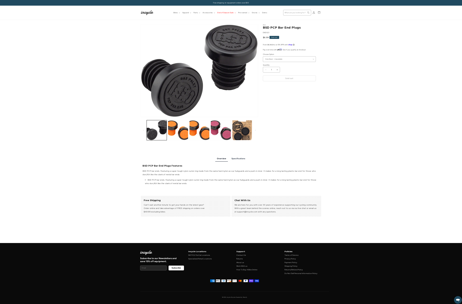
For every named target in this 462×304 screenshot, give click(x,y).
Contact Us (241, 255)
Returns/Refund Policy (294, 270)
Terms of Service (291, 255)
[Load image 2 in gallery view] (178, 130)
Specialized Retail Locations (200, 259)
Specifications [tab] (238, 158)
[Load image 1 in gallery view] (157, 130)
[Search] (308, 12)
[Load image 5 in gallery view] (242, 130)
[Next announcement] (320, 2)
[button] (176, 12)
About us (240, 262)
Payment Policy (291, 262)
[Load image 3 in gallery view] (199, 130)
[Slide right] (255, 130)
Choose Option (268, 54)
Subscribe (176, 268)
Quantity (266, 65)
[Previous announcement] (141, 2)
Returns (239, 259)
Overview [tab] (221, 158)
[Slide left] (143, 130)
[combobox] (297, 12)
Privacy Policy (290, 259)
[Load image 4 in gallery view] (221, 130)
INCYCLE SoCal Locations (199, 255)
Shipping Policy (291, 266)
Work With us (241, 266)
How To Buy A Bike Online (246, 270)
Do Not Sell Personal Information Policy (301, 273)
